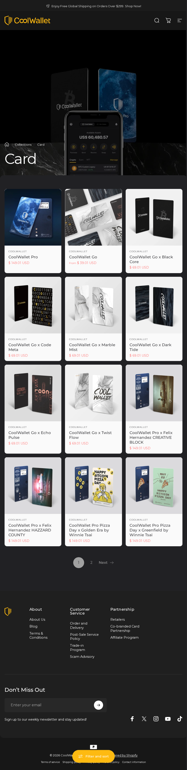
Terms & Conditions (38, 635)
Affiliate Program (123, 637)
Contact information (132, 762)
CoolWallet (17, 251)
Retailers (116, 620)
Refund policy (109, 762)
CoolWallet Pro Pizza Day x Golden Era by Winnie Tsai (89, 530)
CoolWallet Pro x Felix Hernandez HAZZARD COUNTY (29, 530)
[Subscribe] (97, 705)
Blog (33, 626)
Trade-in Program (76, 647)
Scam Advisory (81, 657)
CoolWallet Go (83, 257)
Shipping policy (70, 762)
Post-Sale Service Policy (80, 637)
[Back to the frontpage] (7, 144)
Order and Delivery (77, 625)
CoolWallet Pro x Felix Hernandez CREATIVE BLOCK (151, 437)
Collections (23, 144)
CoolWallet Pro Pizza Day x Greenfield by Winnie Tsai (150, 530)
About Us (37, 620)
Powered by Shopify (121, 755)
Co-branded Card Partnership (123, 628)
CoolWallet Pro (23, 257)
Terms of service (48, 762)
